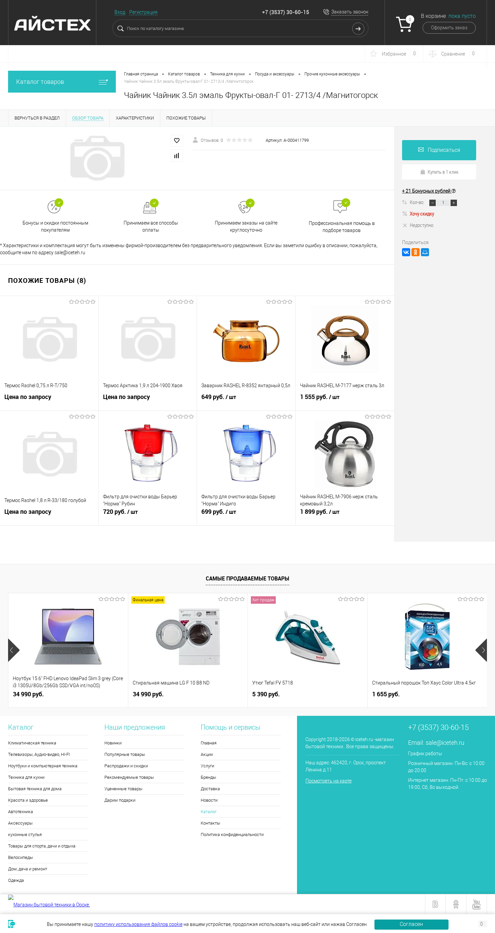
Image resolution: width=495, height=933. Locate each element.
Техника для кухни (26, 777)
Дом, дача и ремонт (27, 868)
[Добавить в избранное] (177, 141)
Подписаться (444, 150)
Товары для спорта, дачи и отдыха (41, 845)
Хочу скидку (422, 213)
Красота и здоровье (28, 800)
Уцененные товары (123, 788)
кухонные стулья (25, 834)
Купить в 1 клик (443, 171)
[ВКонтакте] (406, 252)
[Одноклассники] (415, 252)
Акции (207, 754)
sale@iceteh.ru (445, 742)
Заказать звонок (349, 11)
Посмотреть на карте (328, 781)
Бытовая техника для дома (35, 788)
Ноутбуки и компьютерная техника (42, 765)
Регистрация (143, 12)
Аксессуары (20, 823)
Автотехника (20, 811)
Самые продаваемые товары (247, 578)
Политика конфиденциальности (232, 834)
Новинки (113, 742)
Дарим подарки (119, 800)
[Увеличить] (96, 158)
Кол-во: (417, 202)
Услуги (207, 765)
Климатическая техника (32, 742)
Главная (209, 742)
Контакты (210, 823)
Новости (209, 800)
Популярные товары (124, 754)
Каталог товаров (40, 81)
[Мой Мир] (425, 252)
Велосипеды (20, 857)
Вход (119, 12)
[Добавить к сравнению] (177, 155)
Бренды (208, 777)
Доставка (210, 788)
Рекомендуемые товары (129, 777)
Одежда (16, 880)
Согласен (411, 924)
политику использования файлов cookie (138, 924)
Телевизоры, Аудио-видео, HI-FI (39, 754)
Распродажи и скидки (126, 765)
